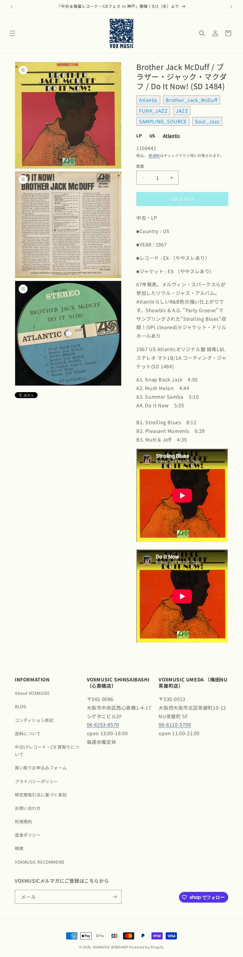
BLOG (20, 706)
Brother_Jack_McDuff (191, 99)
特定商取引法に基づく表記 (41, 795)
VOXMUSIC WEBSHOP (110, 947)
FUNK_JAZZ (153, 110)
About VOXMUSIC (32, 693)
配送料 (154, 155)
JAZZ (182, 110)
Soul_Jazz (207, 121)
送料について (28, 733)
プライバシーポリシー (36, 781)
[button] (12, 33)
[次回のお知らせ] (231, 6)
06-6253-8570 (103, 724)
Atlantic (148, 99)
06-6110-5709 (175, 724)
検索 (19, 848)
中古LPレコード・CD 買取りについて (47, 750)
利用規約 (23, 821)
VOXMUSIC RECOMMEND (40, 862)
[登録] (114, 897)
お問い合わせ (28, 808)
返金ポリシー (28, 835)
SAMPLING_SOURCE (163, 121)
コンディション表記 (34, 720)
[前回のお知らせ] (11, 6)
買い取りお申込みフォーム (41, 768)
